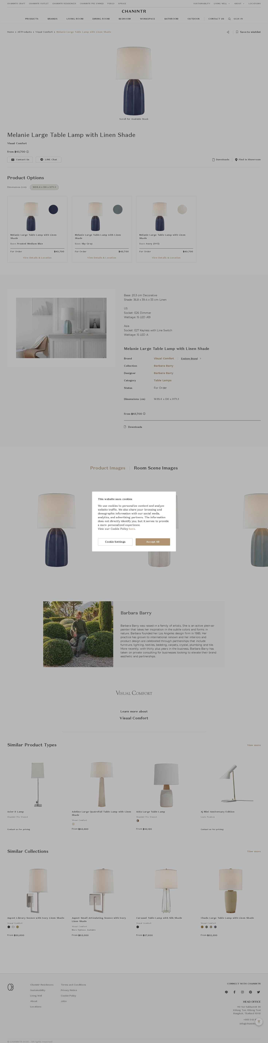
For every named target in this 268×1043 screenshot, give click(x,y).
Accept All (152, 542)
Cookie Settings (115, 542)
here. (132, 529)
